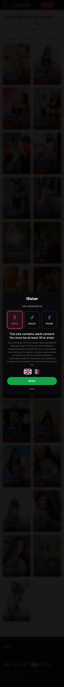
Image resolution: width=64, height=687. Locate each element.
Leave (32, 388)
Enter (32, 381)
